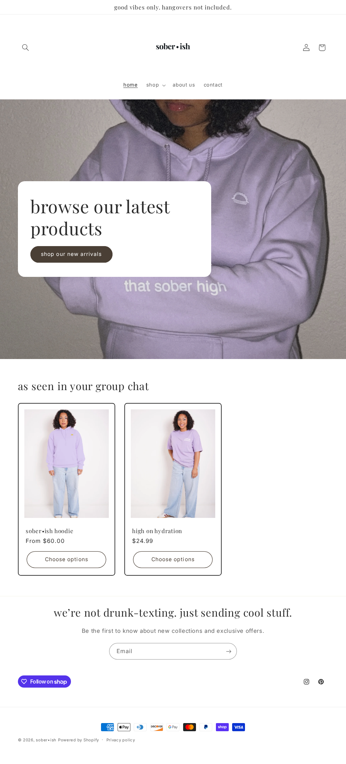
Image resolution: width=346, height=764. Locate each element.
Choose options (66, 559)
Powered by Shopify (78, 740)
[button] (25, 47)
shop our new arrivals (71, 254)
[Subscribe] (229, 651)
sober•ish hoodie (49, 530)
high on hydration (157, 530)
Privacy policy (120, 740)
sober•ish (46, 740)
